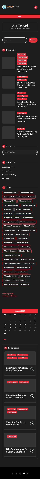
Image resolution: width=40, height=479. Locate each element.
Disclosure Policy (9, 175)
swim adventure (24, 267)
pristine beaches (11, 247)
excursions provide (28, 222)
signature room (28, 259)
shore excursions (11, 259)
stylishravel (9, 267)
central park (9, 197)
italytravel (9, 234)
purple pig (26, 247)
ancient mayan (27, 192)
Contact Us (6, 171)
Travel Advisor (22, 57)
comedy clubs (10, 201)
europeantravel (10, 222)
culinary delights (29, 205)
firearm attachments (13, 226)
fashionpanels (8, 294)
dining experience (23, 209)
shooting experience (12, 255)
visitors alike (19, 280)
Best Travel (21, 54)
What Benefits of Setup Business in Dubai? (27, 133)
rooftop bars (25, 251)
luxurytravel (9, 238)
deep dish (8, 209)
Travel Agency (22, 76)
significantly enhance (12, 263)
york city (26, 284)
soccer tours (30, 263)
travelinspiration (11, 276)
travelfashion (22, 272)
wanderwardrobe (11, 284)
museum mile (23, 238)
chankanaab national (26, 197)
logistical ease (22, 234)
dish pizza (8, 213)
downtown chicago (24, 213)
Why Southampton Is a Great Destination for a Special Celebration (27, 118)
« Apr (4, 339)
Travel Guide (22, 60)
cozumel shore (25, 201)
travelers (8, 272)
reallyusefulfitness (9, 296)
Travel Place (22, 63)
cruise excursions (11, 205)
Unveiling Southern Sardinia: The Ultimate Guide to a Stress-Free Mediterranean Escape (27, 105)
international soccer (27, 230)
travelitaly (26, 276)
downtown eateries (12, 217)
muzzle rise (9, 242)
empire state (29, 217)
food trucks (29, 226)
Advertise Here (8, 167)
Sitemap (5, 179)
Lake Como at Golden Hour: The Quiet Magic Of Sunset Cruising (26, 70)
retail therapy (10, 251)
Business (21, 128)
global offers (10, 230)
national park (23, 242)
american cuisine (11, 192)
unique (7, 280)
